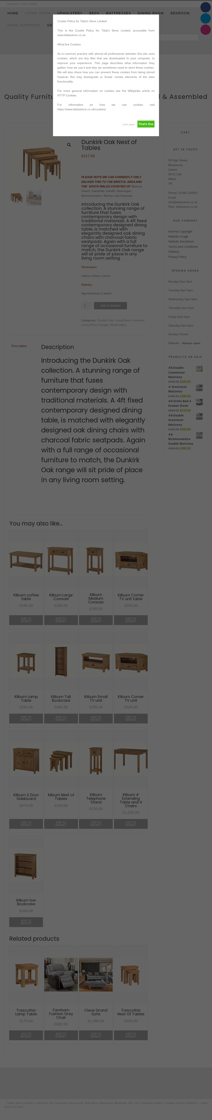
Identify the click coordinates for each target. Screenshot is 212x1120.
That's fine (146, 124)
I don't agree (128, 124)
